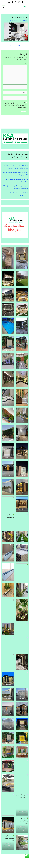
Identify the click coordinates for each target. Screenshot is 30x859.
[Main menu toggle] (3, 7)
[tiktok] (12, 2)
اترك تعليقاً (25, 20)
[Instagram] (15, 2)
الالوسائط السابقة (15, 45)
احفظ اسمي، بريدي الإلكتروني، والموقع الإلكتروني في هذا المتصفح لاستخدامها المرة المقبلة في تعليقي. (15, 105)
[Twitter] (19, 2)
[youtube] (9, 2)
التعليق (24, 63)
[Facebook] (22, 2)
